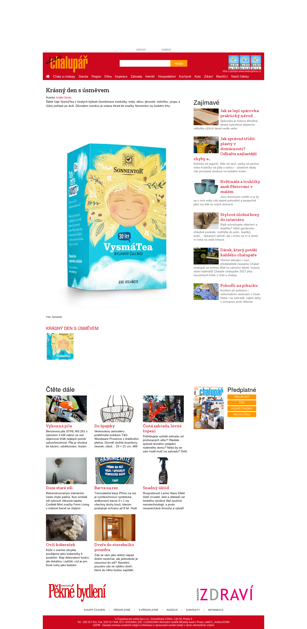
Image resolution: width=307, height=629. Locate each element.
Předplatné (122, 610)
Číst (242, 402)
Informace (215, 610)
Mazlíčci (222, 76)
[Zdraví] (225, 592)
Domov (166, 49)
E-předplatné (148, 610)
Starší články (240, 76)
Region (96, 76)
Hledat (179, 63)
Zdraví (140, 49)
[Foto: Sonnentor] (60, 346)
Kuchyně (185, 76)
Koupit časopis (241, 408)
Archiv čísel (242, 414)
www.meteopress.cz (249, 71)
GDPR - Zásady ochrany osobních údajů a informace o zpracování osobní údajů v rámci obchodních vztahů (153, 625)
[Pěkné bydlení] (77, 592)
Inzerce (172, 610)
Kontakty (193, 610)
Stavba (83, 76)
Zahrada (136, 76)
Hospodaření (167, 76)
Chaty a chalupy (64, 76)
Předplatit (241, 397)
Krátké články (63, 97)
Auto (197, 76)
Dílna (108, 76)
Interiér (150, 76)
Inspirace (121, 76)
